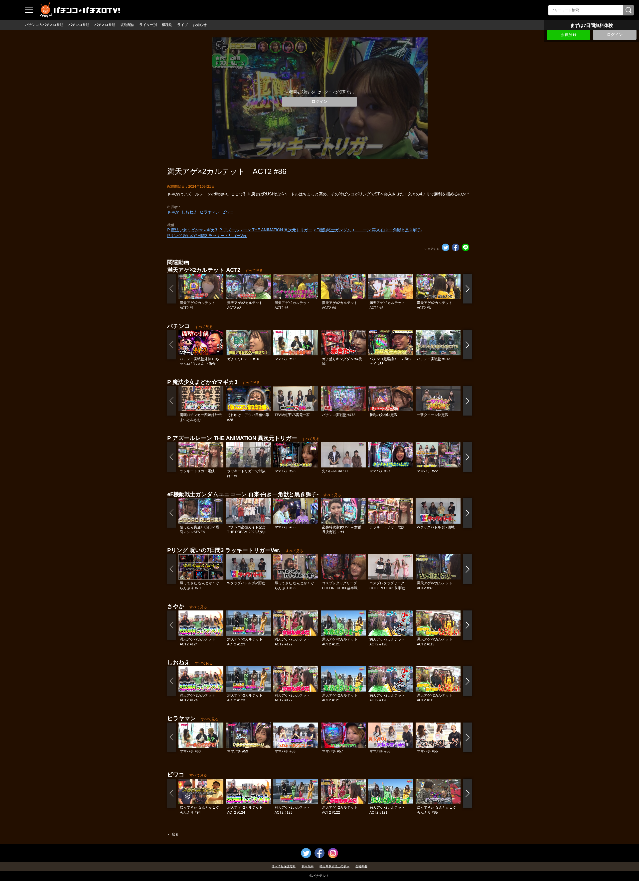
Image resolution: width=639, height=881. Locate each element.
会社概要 (361, 866)
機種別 (167, 25)
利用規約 (308, 866)
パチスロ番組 (104, 25)
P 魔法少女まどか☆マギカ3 (192, 230)
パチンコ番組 (78, 25)
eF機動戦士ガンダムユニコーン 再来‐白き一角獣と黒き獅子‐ (368, 230)
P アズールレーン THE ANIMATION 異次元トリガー (265, 230)
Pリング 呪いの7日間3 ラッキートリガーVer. (207, 236)
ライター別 (148, 25)
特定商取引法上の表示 (334, 866)
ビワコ (228, 212)
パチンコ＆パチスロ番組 (44, 25)
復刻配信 (127, 25)
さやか (173, 212)
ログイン (615, 34)
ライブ (182, 25)
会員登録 (569, 34)
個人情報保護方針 (284, 866)
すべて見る (254, 271)
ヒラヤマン (210, 212)
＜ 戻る (173, 834)
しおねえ (189, 212)
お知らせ (200, 25)
